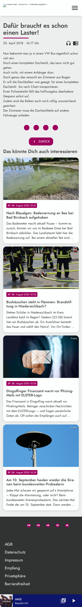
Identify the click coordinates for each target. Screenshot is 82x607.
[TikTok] (8, 534)
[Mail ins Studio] (8, 524)
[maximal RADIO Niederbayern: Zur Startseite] (36, 8)
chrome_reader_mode (75, 43)
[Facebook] (36, 524)
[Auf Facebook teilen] (26, 127)
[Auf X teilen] (36, 127)
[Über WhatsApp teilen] (46, 127)
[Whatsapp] (27, 524)
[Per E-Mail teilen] (55, 127)
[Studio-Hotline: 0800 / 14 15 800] (17, 524)
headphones (68, 43)
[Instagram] (46, 524)
